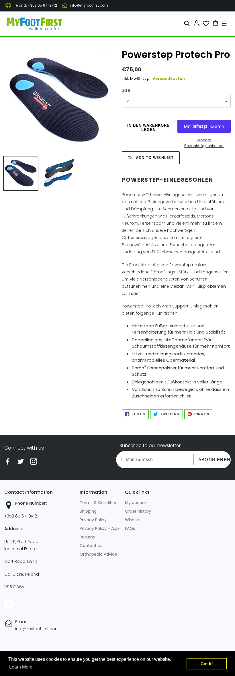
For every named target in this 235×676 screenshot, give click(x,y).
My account (137, 502)
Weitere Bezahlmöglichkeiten (204, 142)
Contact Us (91, 545)
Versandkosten (168, 78)
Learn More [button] (20, 667)
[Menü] (224, 22)
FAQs (130, 528)
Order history (138, 511)
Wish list (133, 520)
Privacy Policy (93, 520)
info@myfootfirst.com (89, 5)
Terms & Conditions (100, 502)
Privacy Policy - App (99, 528)
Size (126, 90)
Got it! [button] (207, 663)
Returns (87, 537)
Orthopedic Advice (98, 554)
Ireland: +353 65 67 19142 (35, 5)
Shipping (88, 511)
